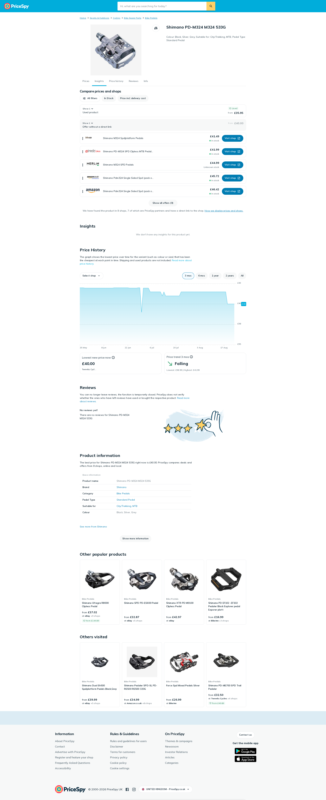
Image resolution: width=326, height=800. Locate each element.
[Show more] (82, 138)
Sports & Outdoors (99, 18)
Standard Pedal (126, 499)
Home (83, 18)
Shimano (121, 487)
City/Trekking (124, 506)
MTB (134, 506)
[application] (163, 316)
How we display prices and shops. (224, 210)
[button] (90, 98)
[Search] (210, 6)
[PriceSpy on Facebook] (127, 789)
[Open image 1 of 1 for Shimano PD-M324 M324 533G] (116, 49)
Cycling (116, 18)
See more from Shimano (93, 526)
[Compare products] (156, 28)
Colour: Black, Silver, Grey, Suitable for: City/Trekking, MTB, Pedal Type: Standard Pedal (206, 38)
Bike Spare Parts (132, 18)
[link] (100, 592)
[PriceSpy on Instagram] (134, 789)
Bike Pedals (151, 18)
